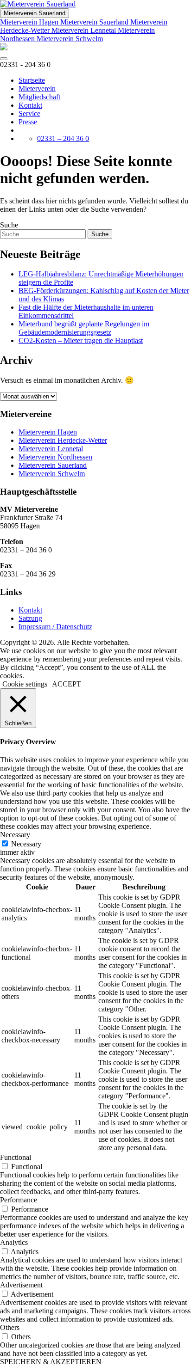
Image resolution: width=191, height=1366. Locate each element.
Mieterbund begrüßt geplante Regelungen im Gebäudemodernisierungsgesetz (84, 328)
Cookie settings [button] (24, 684)
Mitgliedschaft (39, 97)
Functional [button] (15, 1157)
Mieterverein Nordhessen (55, 457)
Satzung (30, 618)
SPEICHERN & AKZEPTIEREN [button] (51, 1362)
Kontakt (30, 105)
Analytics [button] (14, 1242)
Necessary (26, 844)
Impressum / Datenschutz (55, 627)
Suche (9, 225)
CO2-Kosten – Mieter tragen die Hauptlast (81, 340)
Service (29, 113)
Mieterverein (37, 88)
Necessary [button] (15, 835)
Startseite (32, 80)
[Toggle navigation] (3, 58)
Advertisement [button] (21, 1285)
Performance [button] (18, 1200)
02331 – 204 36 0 (63, 138)
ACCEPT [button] (66, 684)
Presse (28, 122)
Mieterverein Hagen (30, 22)
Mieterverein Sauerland (34, 13)
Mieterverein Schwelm (70, 39)
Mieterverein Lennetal (84, 30)
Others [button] (9, 1327)
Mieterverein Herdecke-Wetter (63, 440)
